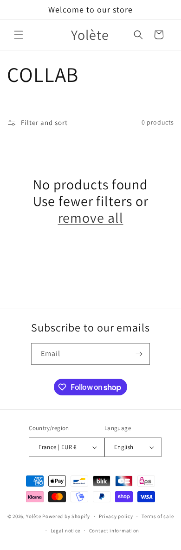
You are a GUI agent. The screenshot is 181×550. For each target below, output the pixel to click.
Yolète (33, 516)
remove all (90, 217)
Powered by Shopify (66, 516)
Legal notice (65, 530)
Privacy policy (116, 516)
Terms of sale (158, 516)
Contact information (114, 530)
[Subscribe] (139, 354)
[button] (18, 35)
